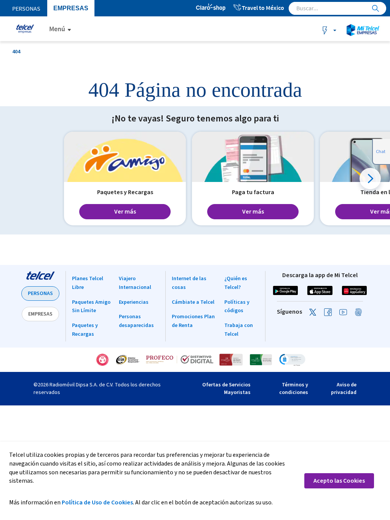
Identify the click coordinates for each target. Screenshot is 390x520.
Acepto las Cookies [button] (339, 481)
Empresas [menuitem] (68, 8)
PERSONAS (40, 293)
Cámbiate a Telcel (193, 302)
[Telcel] (24, 28)
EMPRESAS (40, 314)
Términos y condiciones (293, 388)
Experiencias (134, 302)
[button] (370, 178)
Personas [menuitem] (26, 8)
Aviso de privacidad (343, 388)
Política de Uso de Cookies (97, 502)
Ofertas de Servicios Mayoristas (226, 388)
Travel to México (263, 7)
